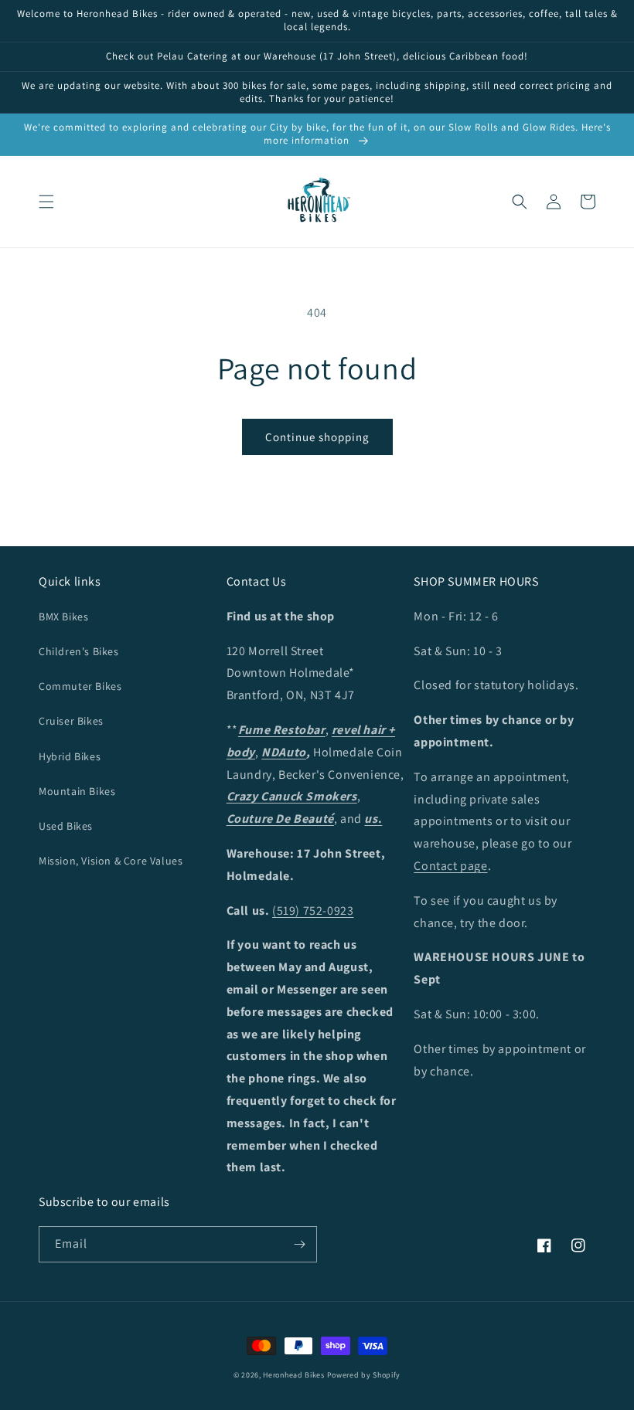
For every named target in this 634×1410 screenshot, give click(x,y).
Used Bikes (66, 826)
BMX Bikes (63, 616)
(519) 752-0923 (312, 910)
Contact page (450, 866)
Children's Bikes (79, 651)
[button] (46, 202)
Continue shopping (317, 437)
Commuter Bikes (80, 686)
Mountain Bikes (77, 791)
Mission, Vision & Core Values (110, 861)
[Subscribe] (299, 1244)
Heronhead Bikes (294, 1375)
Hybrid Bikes (70, 756)
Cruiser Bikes (71, 721)
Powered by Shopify (364, 1375)
